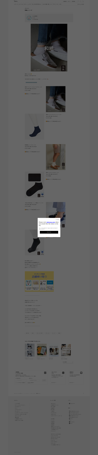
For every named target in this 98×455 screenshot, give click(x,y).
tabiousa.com (51, 222)
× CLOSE (57, 219)
